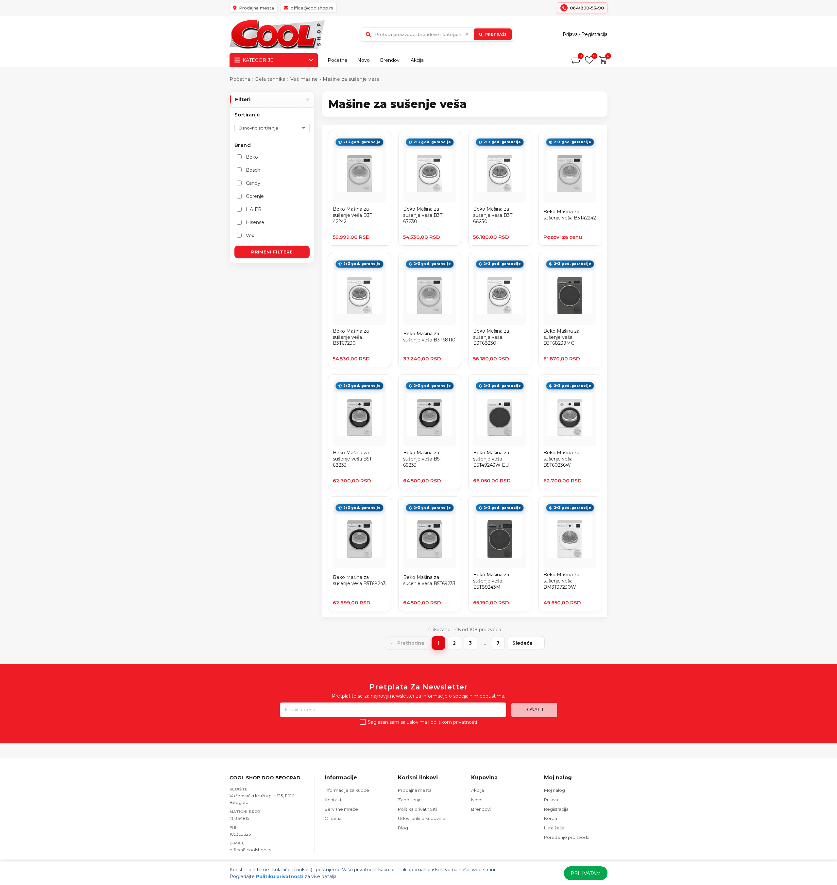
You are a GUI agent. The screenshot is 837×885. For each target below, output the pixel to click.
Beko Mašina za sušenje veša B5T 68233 (352, 459)
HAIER (254, 209)
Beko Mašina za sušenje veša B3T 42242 (352, 215)
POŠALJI (534, 710)
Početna (337, 60)
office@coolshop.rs (250, 849)
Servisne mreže (341, 809)
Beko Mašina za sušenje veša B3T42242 (569, 215)
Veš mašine (304, 79)
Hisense (255, 222)
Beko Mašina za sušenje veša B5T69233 (429, 580)
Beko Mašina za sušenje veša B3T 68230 (492, 215)
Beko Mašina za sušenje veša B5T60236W (561, 459)
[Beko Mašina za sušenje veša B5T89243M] (499, 534)
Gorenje (255, 196)
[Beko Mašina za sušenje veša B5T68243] (359, 534)
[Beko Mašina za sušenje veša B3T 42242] (359, 169)
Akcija (417, 60)
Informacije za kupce (347, 790)
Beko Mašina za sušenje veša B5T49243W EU (491, 459)
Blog (403, 827)
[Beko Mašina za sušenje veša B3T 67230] (429, 169)
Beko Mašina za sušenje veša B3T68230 (491, 337)
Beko (252, 157)
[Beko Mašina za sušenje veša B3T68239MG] (570, 291)
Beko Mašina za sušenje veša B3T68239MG (561, 337)
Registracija (594, 34)
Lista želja (554, 827)
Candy (253, 183)
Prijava (570, 34)
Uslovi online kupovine (421, 818)
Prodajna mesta (415, 790)
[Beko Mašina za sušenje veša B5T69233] (429, 534)
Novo (363, 60)
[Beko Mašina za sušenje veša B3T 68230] (499, 169)
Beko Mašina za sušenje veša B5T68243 (359, 580)
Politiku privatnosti (279, 876)
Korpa (550, 818)
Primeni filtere (272, 251)
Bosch (253, 170)
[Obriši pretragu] (467, 34)
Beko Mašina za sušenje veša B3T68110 (429, 337)
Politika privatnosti (417, 809)
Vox (250, 235)
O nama (333, 818)
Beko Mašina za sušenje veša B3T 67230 (422, 215)
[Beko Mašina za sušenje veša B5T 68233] (359, 412)
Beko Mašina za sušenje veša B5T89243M (491, 581)
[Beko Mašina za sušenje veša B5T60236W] (570, 412)
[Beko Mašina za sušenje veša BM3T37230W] (570, 534)
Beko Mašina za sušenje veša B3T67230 (351, 337)
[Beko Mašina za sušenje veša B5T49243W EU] (499, 412)
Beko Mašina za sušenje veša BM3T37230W (561, 581)
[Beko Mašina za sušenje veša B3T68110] (429, 291)
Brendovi (390, 60)
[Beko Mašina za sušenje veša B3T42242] (570, 169)
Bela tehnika (270, 79)
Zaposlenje (410, 799)
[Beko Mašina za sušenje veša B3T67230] (359, 291)
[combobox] (437, 34)
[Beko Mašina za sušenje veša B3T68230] (499, 291)
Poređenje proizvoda (566, 837)
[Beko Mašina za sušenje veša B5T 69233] (429, 412)
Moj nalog (554, 790)
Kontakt (333, 799)
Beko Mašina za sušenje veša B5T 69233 (422, 459)
